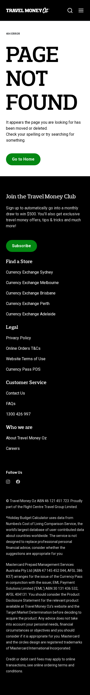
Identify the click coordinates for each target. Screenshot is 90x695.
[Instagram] (8, 481)
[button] (23, 159)
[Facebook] (18, 481)
